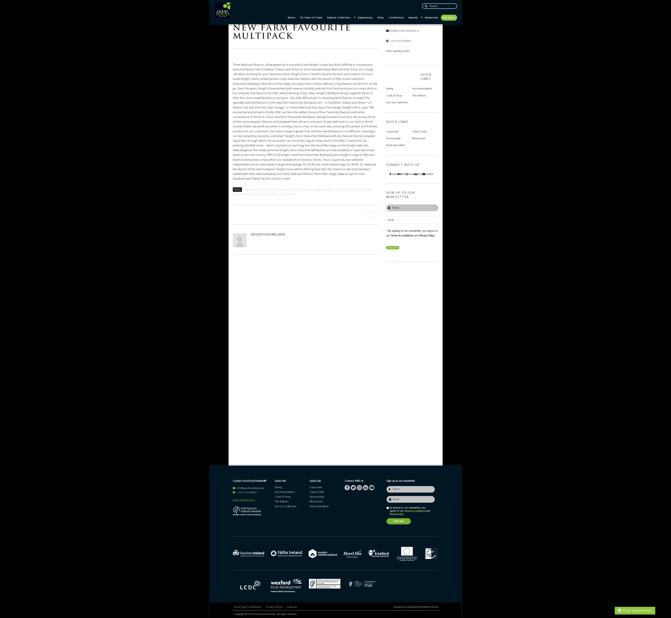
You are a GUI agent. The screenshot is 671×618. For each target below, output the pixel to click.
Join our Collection (397, 102)
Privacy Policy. (427, 235)
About (291, 17)
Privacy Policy (274, 607)
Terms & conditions (402, 235)
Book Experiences (637, 610)
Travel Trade (419, 131)
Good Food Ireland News (353, 190)
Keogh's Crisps (266, 194)
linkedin (417, 174)
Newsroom (431, 17)
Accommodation (422, 88)
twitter (401, 174)
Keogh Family (243, 194)
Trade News (287, 194)
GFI (288, 190)
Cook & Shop (394, 95)
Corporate (392, 131)
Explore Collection (339, 17)
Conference (396, 17)
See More (449, 17)
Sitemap (292, 607)
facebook (392, 174)
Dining (389, 88)
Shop (380, 17)
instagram (409, 174)
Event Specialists (395, 145)
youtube (426, 174)
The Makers (419, 95)
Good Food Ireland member (313, 190)
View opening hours (398, 51)
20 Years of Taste (311, 17)
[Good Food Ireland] (223, 10)
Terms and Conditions (247, 607)
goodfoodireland (268, 234)
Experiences (365, 17)
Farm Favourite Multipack (264, 190)
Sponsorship (393, 138)
